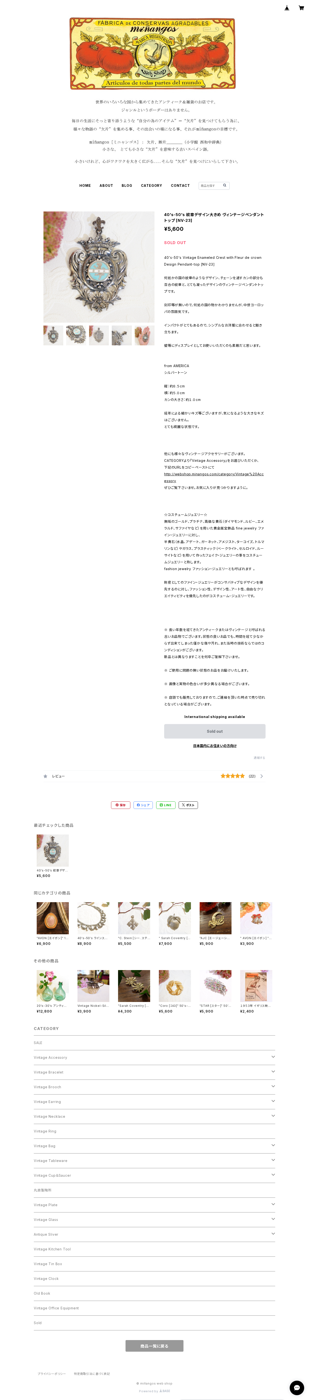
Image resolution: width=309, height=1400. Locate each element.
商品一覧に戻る (154, 1346)
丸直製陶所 (43, 1190)
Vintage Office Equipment (56, 1308)
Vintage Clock (46, 1279)
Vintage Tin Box (48, 1264)
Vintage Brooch (47, 1087)
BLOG (127, 185)
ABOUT (106, 185)
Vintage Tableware (51, 1161)
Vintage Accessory (50, 1057)
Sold (38, 1323)
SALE (38, 1043)
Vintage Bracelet (48, 1072)
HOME (85, 185)
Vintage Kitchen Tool (52, 1249)
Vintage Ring (45, 1131)
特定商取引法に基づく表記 (92, 1374)
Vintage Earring (47, 1102)
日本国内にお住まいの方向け (215, 746)
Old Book (42, 1293)
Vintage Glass (46, 1220)
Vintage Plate (45, 1205)
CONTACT (180, 185)
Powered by (149, 1391)
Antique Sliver (46, 1234)
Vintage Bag (45, 1146)
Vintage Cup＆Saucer (52, 1175)
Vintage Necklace (49, 1116)
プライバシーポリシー (52, 1374)
